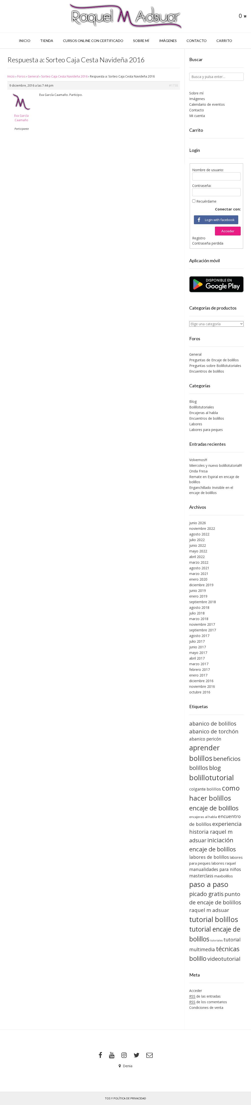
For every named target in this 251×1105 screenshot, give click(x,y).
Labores (195, 424)
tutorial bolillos (213, 919)
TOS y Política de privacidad (125, 1098)
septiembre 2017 (202, 630)
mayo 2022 (198, 551)
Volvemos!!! (198, 459)
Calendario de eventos (207, 104)
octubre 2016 (199, 692)
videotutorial (223, 958)
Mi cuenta (197, 115)
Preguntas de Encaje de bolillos (214, 360)
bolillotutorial (211, 777)
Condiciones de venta (206, 1007)
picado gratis (206, 894)
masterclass (201, 876)
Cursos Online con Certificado (93, 41)
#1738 (173, 85)
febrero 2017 (199, 669)
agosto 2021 (199, 568)
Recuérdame (206, 201)
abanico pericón (205, 739)
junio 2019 (197, 590)
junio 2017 (197, 647)
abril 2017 (197, 658)
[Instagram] (124, 1055)
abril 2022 (197, 556)
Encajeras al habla (203, 412)
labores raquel (224, 863)
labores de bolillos (209, 857)
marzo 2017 (198, 664)
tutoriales (216, 940)
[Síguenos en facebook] (100, 1055)
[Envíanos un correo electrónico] (149, 1055)
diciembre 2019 (201, 585)
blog (215, 768)
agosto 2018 (199, 607)
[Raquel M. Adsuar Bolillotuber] (125, 16)
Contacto (197, 41)
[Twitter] (136, 1055)
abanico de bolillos (212, 723)
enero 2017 (198, 675)
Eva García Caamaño (21, 118)
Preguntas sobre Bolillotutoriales (215, 365)
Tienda (46, 41)
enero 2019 (198, 596)
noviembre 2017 (202, 624)
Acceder (227, 231)
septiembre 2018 (202, 601)
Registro (198, 238)
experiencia (227, 824)
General (33, 76)
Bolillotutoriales (201, 407)
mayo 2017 (198, 652)
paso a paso (208, 884)
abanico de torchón (213, 731)
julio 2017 (197, 641)
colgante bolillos (205, 789)
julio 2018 (197, 613)
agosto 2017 (199, 635)
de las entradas (205, 996)
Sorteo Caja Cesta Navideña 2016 (64, 76)
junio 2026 (197, 522)
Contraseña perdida (207, 243)
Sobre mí (141, 41)
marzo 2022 (198, 562)
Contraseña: (201, 185)
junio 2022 (197, 545)
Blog (193, 401)
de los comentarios (208, 1002)
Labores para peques (206, 429)
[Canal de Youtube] (111, 1055)
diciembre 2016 (201, 680)
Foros (21, 76)
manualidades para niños (215, 869)
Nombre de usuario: (208, 170)
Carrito (224, 41)
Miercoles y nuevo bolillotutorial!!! (215, 465)
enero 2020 (198, 579)
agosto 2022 (199, 534)
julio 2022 (197, 539)
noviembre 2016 (202, 686)
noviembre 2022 (202, 528)
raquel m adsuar (209, 910)
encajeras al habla (203, 817)
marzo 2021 (198, 573)
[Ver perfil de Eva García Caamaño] (21, 111)
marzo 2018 (198, 618)
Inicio (24, 41)
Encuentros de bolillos (206, 371)
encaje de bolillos (213, 808)
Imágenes (168, 41)
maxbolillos (223, 875)
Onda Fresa (198, 471)
